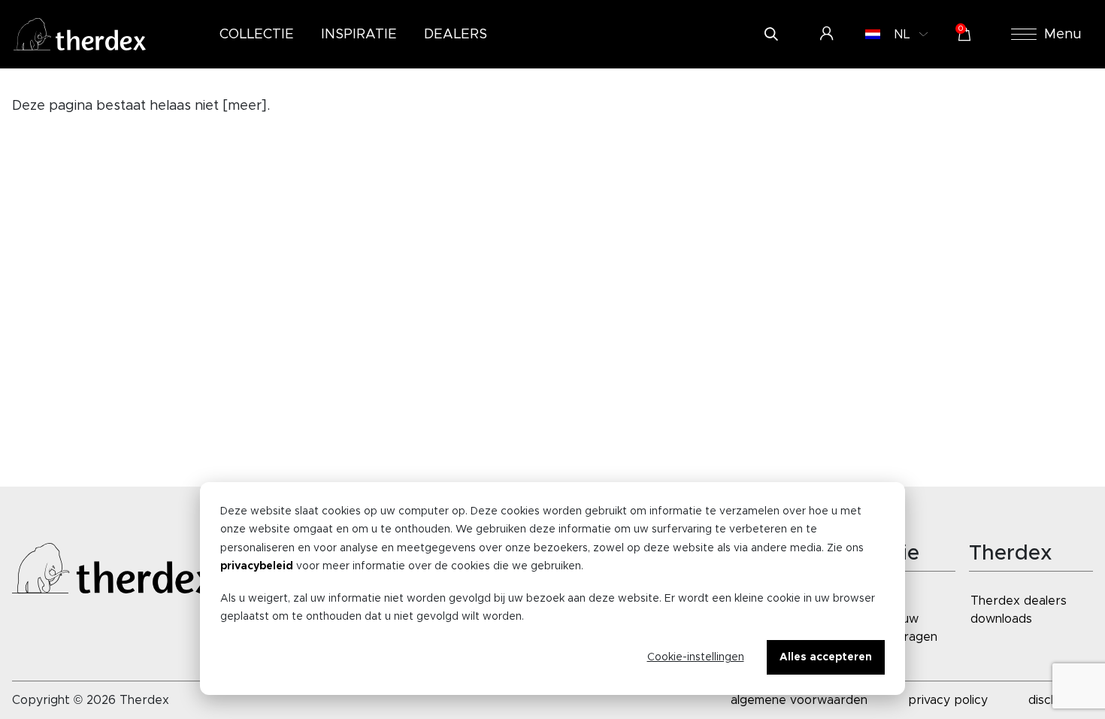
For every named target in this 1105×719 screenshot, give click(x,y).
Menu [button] (1063, 34)
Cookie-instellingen (695, 657)
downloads (1001, 619)
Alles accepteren (826, 657)
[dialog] (552, 588)
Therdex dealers (1018, 601)
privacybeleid (256, 566)
